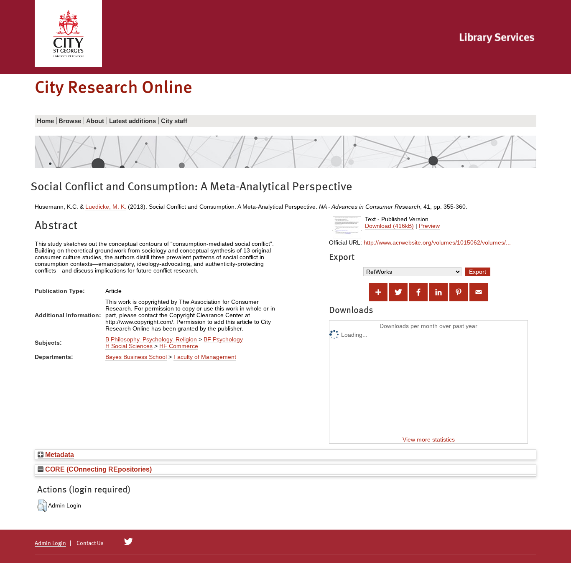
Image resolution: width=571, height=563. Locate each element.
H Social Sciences (129, 346)
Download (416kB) (389, 225)
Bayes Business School (136, 356)
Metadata (58, 454)
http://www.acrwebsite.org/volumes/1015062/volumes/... (437, 242)
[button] (42, 506)
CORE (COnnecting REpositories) (97, 469)
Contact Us (90, 543)
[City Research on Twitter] (128, 542)
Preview (429, 225)
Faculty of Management (204, 356)
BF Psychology (223, 339)
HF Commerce (178, 346)
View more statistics (429, 439)
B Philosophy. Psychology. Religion (151, 339)
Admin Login (50, 543)
